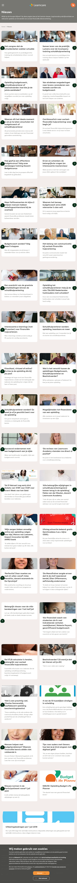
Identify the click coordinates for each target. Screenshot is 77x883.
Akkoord (40, 873)
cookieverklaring (39, 867)
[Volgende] (74, 48)
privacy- (29, 867)
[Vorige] (2, 48)
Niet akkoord (42, 878)
